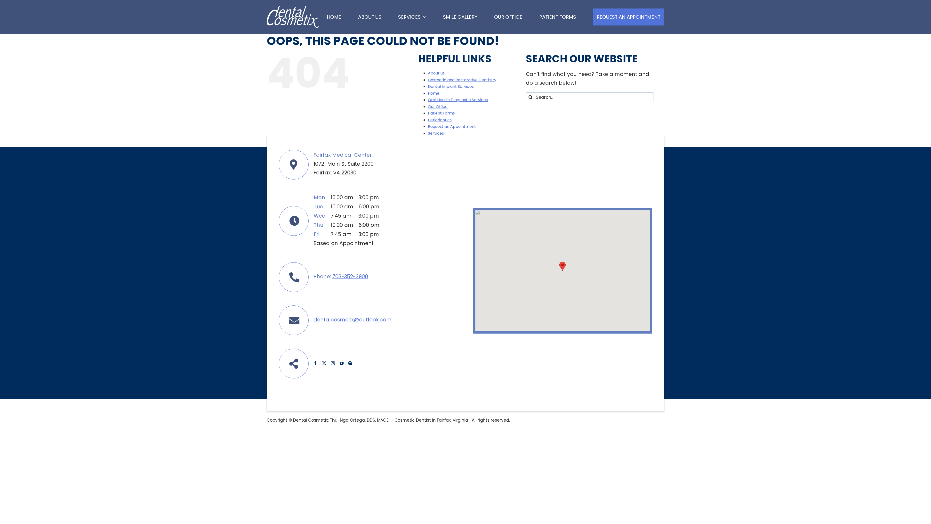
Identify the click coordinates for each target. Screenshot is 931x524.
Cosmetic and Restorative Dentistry (462, 80)
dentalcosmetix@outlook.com (352, 319)
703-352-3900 (350, 276)
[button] (562, 266)
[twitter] (324, 363)
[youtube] (342, 363)
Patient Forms (441, 113)
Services (436, 133)
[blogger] (350, 363)
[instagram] (333, 363)
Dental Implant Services (451, 86)
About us (436, 73)
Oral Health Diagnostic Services (458, 100)
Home (433, 93)
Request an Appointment (452, 126)
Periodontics (440, 120)
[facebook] (315, 363)
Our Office (438, 106)
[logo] (293, 8)
